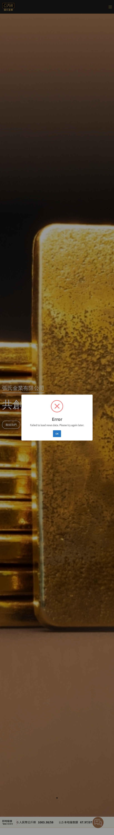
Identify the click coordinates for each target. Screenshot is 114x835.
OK (57, 433)
